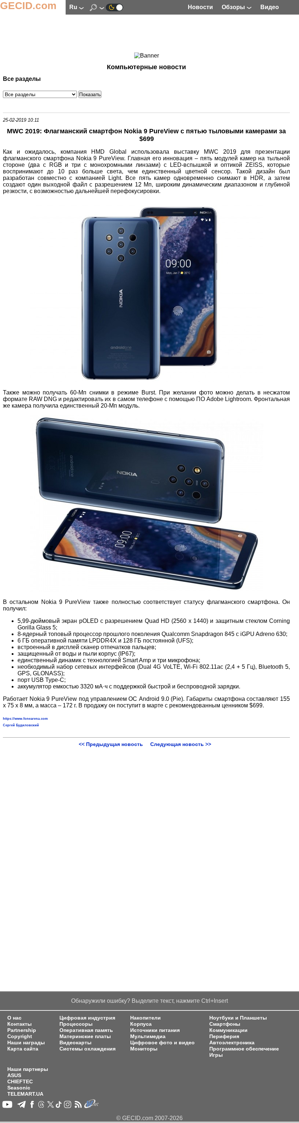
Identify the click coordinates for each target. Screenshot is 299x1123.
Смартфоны (224, 1024)
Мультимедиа (148, 1036)
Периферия (224, 1036)
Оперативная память (86, 1030)
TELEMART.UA (25, 1094)
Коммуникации (228, 1030)
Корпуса (141, 1024)
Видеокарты (75, 1042)
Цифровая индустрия (87, 1018)
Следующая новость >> (180, 744)
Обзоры (234, 7)
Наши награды (26, 1042)
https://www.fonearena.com (25, 718)
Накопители (145, 1018)
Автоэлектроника (232, 1042)
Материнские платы (85, 1036)
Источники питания (155, 1030)
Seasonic (18, 1088)
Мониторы (144, 1049)
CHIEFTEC (20, 1081)
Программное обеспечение (244, 1049)
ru (74, 7)
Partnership (21, 1030)
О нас (14, 1018)
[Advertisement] (146, 34)
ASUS (14, 1075)
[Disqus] (146, 838)
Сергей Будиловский (21, 725)
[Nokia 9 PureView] (146, 380)
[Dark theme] (114, 7)
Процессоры (76, 1024)
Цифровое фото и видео (162, 1042)
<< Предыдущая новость (111, 744)
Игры (216, 1055)
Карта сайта (22, 1049)
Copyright (19, 1036)
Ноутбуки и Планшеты (238, 1018)
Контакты (19, 1024)
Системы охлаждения (87, 1049)
